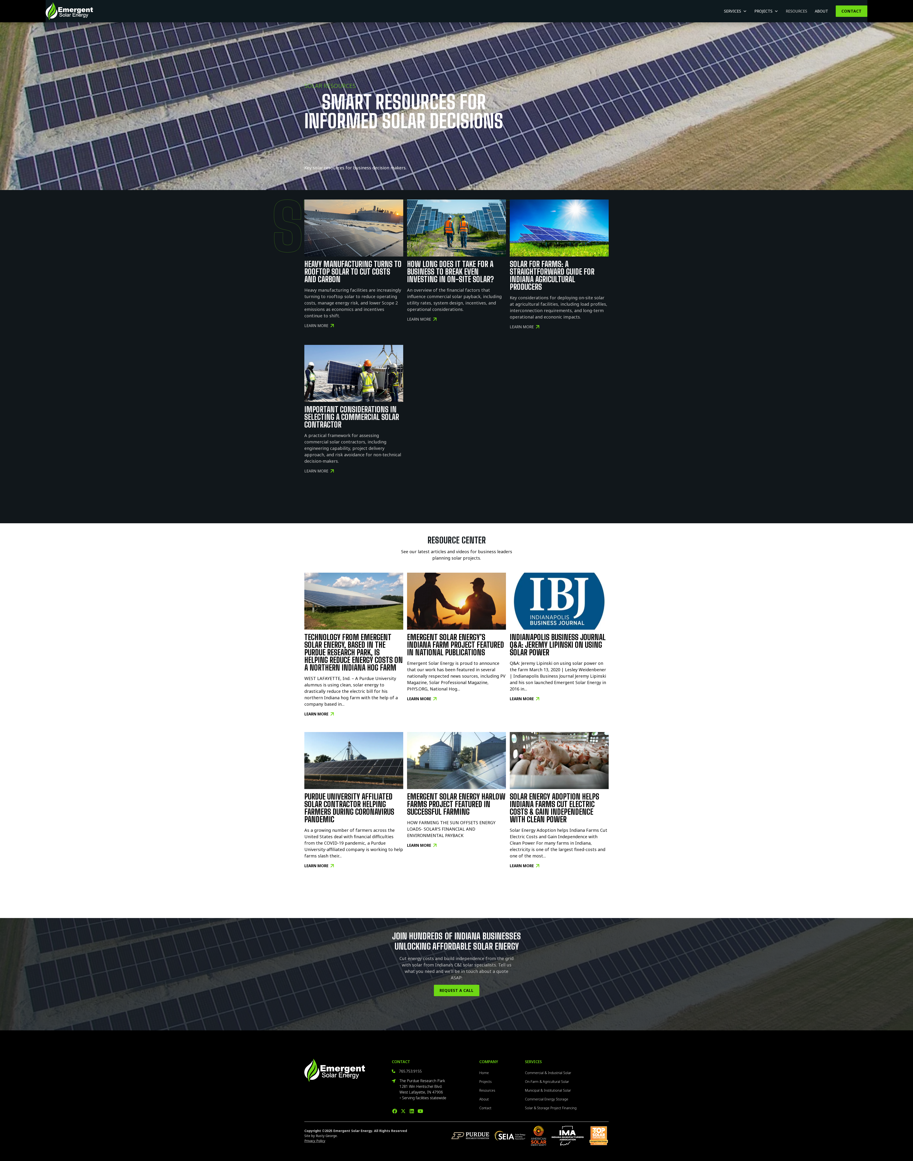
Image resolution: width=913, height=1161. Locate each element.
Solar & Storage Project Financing (551, 1108)
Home (484, 1073)
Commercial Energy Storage (546, 1099)
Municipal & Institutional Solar (548, 1090)
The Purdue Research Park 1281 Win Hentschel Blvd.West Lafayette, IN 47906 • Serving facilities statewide (422, 1089)
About (821, 11)
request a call (457, 990)
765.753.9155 (410, 1071)
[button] (735, 11)
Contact (851, 11)
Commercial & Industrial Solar (548, 1073)
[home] (69, 11)
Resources (796, 11)
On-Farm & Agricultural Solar (547, 1081)
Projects (485, 1081)
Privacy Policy (314, 1140)
